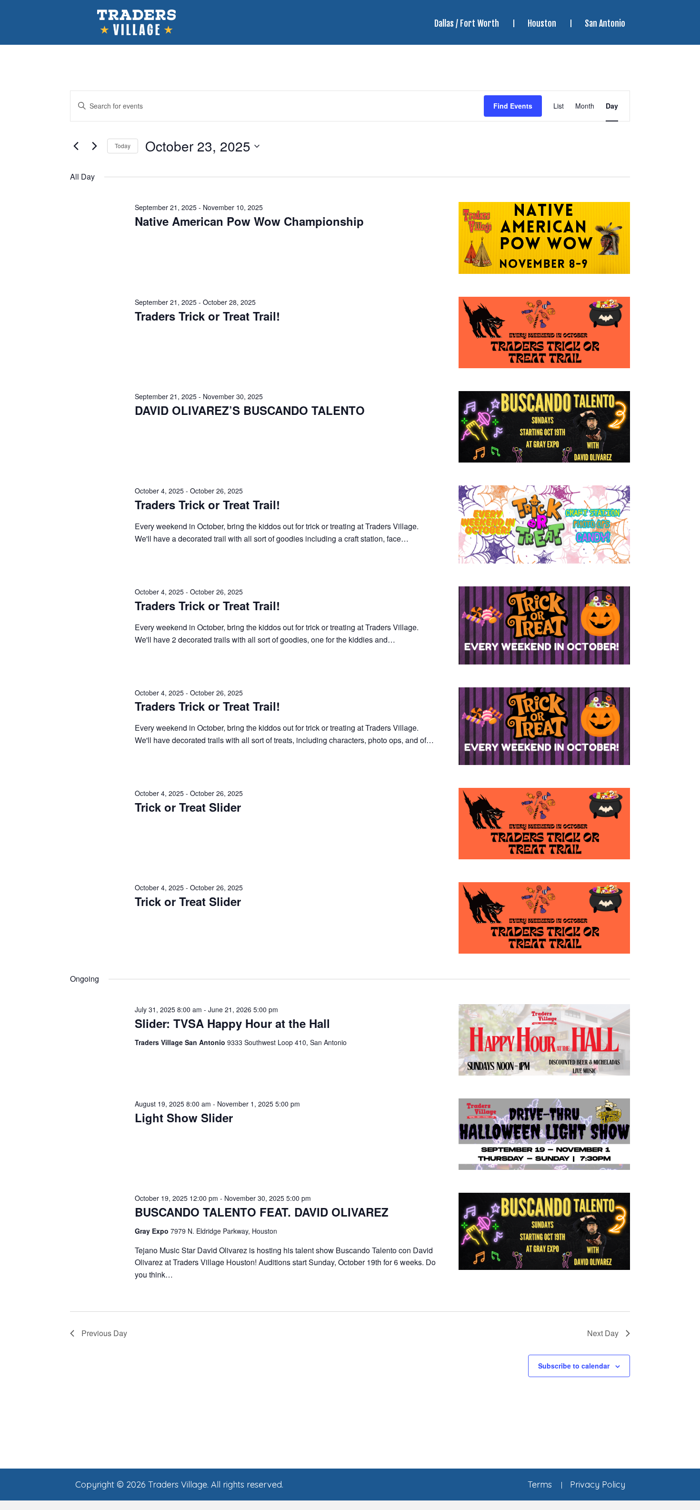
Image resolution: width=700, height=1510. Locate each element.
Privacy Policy (597, 1484)
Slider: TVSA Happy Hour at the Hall (232, 1023)
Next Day (603, 1333)
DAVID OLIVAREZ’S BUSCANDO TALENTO (250, 410)
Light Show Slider (184, 1117)
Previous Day (104, 1333)
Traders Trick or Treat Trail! (207, 316)
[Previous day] (75, 146)
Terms (540, 1484)
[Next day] (94, 146)
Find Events (512, 106)
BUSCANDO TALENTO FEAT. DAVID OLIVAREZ (262, 1212)
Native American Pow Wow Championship (249, 221)
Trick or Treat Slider (188, 807)
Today (122, 145)
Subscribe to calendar (574, 1365)
